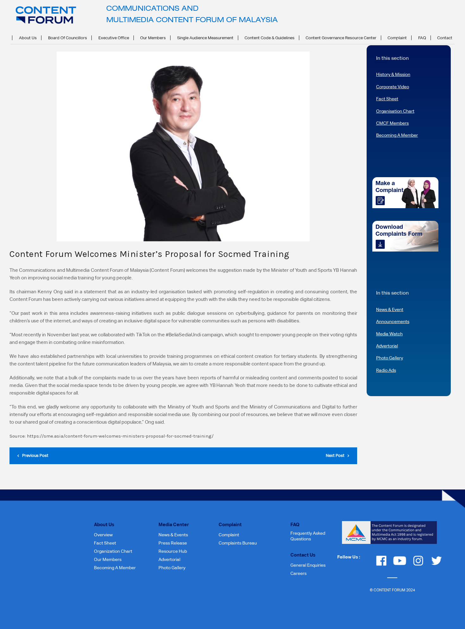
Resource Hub (172, 551)
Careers (298, 573)
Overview (103, 534)
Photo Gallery (389, 357)
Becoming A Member (397, 135)
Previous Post (35, 455)
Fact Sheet (387, 98)
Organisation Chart (395, 111)
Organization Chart (113, 551)
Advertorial (387, 345)
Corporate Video (392, 86)
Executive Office (113, 37)
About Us (28, 37)
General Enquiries (308, 565)
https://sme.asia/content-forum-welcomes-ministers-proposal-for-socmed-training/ (120, 436)
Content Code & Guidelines (269, 37)
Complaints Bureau (238, 542)
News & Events (173, 534)
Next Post (335, 455)
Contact (444, 37)
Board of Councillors (67, 37)
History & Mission (393, 74)
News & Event (389, 309)
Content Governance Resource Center (341, 37)
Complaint (397, 37)
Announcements (392, 321)
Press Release (172, 542)
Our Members (153, 37)
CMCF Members (392, 123)
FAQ (422, 37)
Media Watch (389, 333)
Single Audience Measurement (205, 37)
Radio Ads (386, 370)
